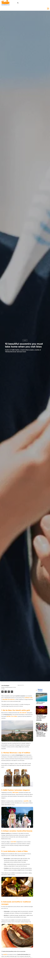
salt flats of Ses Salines (11, 716)
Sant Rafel (13, 842)
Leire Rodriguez (5, 685)
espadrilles (26, 801)
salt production (22, 713)
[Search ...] (17, 2)
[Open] (48, 9)
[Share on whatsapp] (12, 692)
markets (5, 954)
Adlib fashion (15, 792)
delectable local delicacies (9, 699)
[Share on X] (5, 692)
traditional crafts (29, 698)
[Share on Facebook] (2, 692)
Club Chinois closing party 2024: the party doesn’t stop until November (41, 718)
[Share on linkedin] (9, 692)
